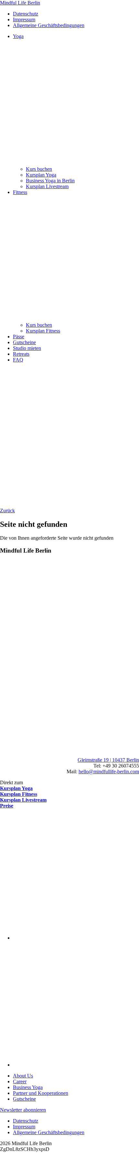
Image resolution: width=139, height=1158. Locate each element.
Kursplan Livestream (23, 800)
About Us (23, 1075)
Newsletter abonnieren (23, 1110)
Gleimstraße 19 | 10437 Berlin (108, 760)
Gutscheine (24, 1099)
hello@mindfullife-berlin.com (109, 771)
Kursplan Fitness (18, 794)
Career (20, 1081)
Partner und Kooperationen (40, 1093)
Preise (6, 805)
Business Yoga (28, 1087)
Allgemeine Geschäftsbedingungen (48, 25)
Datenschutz (25, 13)
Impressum (24, 19)
